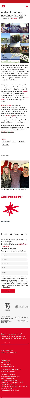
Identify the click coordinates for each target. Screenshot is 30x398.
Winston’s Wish (6, 105)
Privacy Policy (6, 287)
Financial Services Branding (10, 376)
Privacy (3, 374)
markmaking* (14, 18)
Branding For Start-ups (8, 384)
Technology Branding (8, 378)
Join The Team (11, 374)
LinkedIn (2, 356)
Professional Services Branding (11, 382)
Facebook (8, 356)
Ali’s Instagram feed (7, 132)
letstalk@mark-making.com (8, 352)
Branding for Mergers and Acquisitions (14, 386)
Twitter (5, 356)
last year (25, 91)
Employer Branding (7, 388)
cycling (21, 18)
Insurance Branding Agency (10, 390)
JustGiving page (11, 116)
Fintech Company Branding (9, 380)
